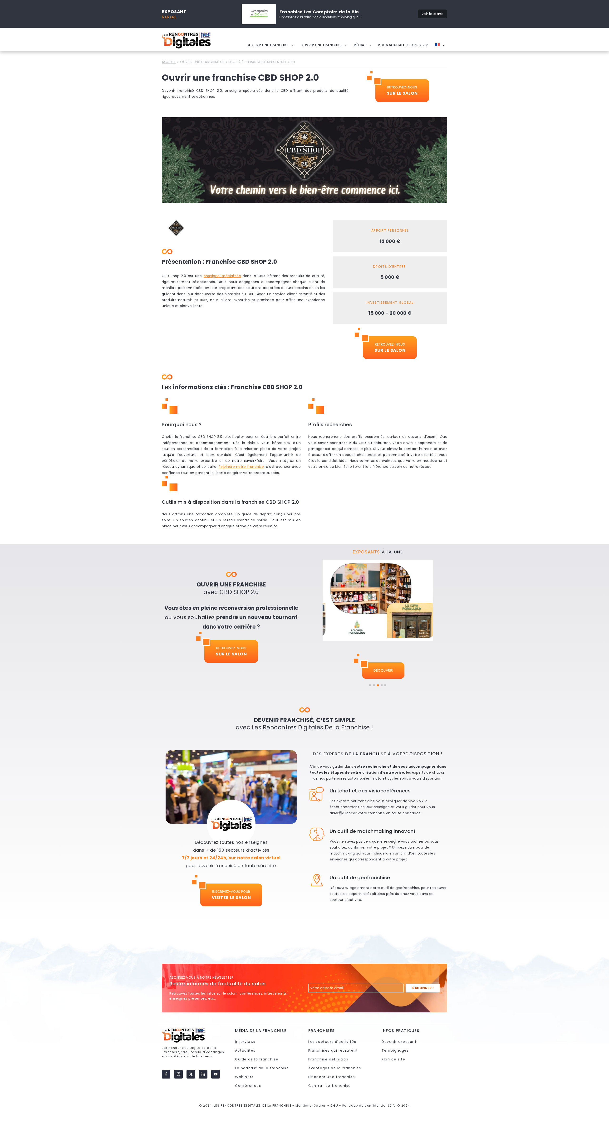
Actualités (245, 1050)
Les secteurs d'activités (332, 1041)
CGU (334, 1105)
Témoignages (395, 1050)
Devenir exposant (399, 1041)
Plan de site (393, 1059)
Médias (360, 45)
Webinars (244, 1076)
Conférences (248, 1085)
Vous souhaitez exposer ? (403, 45)
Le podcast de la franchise (262, 1068)
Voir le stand (433, 13)
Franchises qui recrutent (333, 1050)
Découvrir (378, 670)
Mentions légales (310, 1105)
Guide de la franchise (257, 1059)
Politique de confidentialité (366, 1105)
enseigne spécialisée (222, 275)
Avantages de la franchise (334, 1068)
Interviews (245, 1041)
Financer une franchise (331, 1076)
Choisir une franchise (267, 45)
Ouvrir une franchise (321, 45)
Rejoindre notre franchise (241, 466)
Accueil (169, 61)
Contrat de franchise (329, 1085)
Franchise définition (328, 1059)
